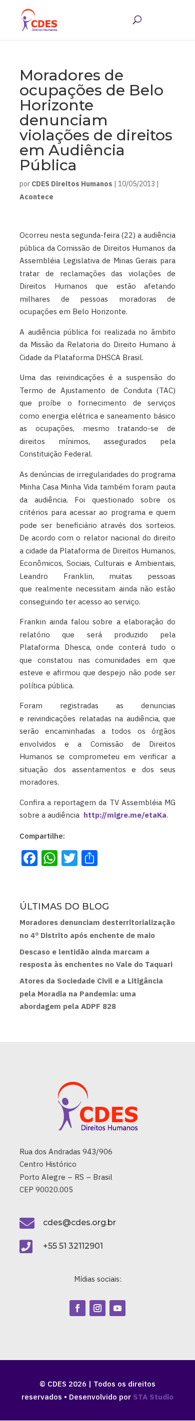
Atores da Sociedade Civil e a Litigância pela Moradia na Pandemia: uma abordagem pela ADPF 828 (91, 993)
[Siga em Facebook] (78, 1308)
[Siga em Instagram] (98, 1308)
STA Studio (153, 1397)
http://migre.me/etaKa (125, 815)
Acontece (37, 196)
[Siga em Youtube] (118, 1308)
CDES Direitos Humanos (72, 183)
